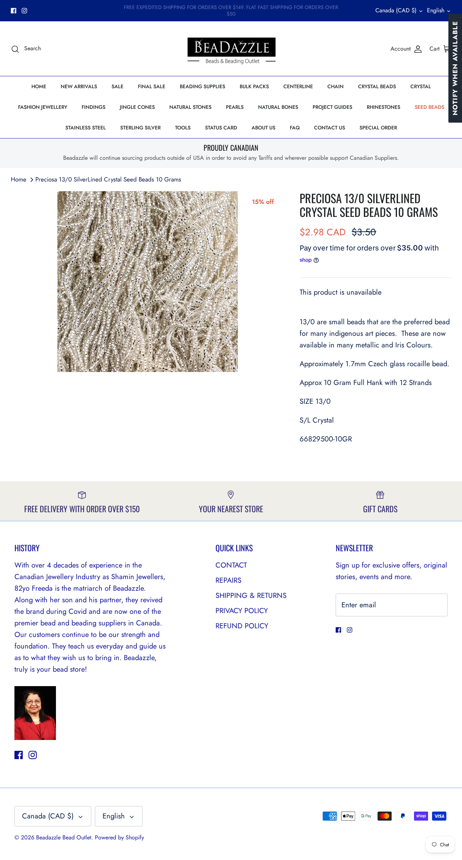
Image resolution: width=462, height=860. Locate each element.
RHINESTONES (383, 107)
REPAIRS (228, 580)
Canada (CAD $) (396, 10)
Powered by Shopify (119, 837)
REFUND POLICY (241, 626)
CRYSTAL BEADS (377, 86)
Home (18, 179)
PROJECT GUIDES (332, 107)
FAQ (295, 127)
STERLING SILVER (140, 127)
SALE (117, 86)
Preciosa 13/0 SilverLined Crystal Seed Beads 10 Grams (108, 179)
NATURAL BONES (278, 107)
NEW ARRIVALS (79, 86)
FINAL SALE (151, 86)
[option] (147, 281)
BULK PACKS (254, 86)
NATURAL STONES (190, 107)
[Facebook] (13, 10)
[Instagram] (24, 10)
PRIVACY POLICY (241, 611)
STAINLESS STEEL (85, 127)
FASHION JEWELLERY (42, 107)
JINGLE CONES (137, 107)
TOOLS (183, 127)
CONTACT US (329, 127)
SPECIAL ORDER (378, 127)
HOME (38, 86)
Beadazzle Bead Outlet (63, 837)
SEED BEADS (429, 107)
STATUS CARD (221, 127)
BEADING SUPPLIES (202, 86)
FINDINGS (93, 107)
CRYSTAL (420, 86)
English (435, 10)
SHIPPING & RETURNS (251, 595)
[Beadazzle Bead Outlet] (231, 49)
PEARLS (235, 107)
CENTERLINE (298, 86)
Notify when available (455, 68)
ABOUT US (263, 127)
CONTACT (231, 565)
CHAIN (335, 86)
